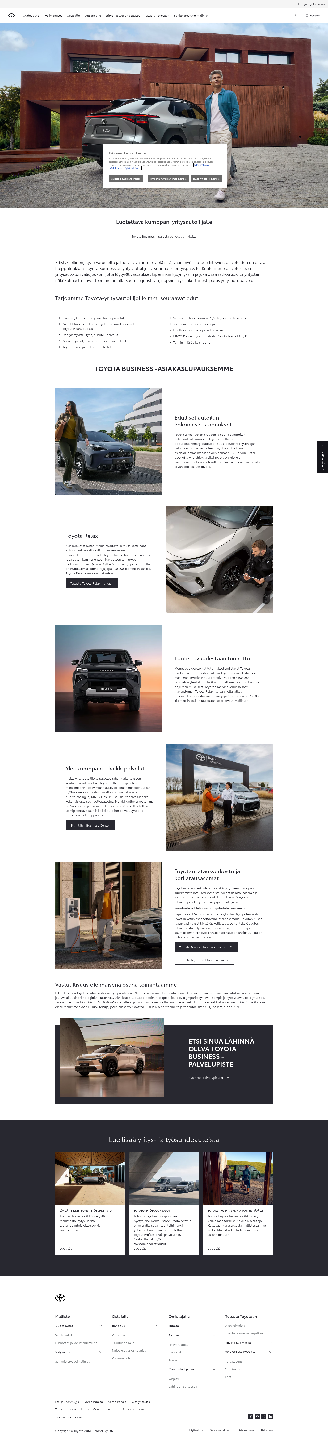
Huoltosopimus (123, 1342)
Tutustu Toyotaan (157, 15)
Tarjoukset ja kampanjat (129, 1350)
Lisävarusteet (178, 1344)
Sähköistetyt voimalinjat (191, 15)
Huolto (174, 1325)
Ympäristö (232, 1369)
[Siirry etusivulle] (11, 15)
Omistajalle (92, 15)
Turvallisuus (233, 1361)
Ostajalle (73, 15)
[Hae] (297, 15)
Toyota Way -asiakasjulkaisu (245, 1333)
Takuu (173, 1359)
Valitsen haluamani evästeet (126, 178)
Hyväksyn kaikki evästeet (206, 178)
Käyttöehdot (196, 1430)
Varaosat (175, 1352)
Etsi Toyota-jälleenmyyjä (311, 4)
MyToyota (315, 15)
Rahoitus (118, 1325)
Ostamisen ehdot (220, 1430)
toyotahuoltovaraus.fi (233, 317)
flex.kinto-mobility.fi (232, 336)
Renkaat (175, 1335)
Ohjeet (174, 1378)
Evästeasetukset (245, 1430)
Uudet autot (31, 15)
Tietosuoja (267, 1430)
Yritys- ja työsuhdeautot (123, 15)
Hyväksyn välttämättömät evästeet (168, 178)
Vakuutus (118, 1335)
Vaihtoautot (53, 15)
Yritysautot (63, 1352)
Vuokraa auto (121, 1358)
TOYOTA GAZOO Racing (242, 1352)
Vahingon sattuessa (183, 1386)
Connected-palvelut (183, 1369)
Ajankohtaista (235, 1325)
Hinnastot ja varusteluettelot (76, 1342)
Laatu (229, 1376)
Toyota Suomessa (238, 1342)
